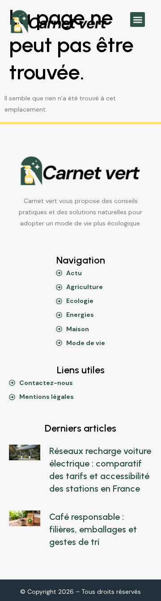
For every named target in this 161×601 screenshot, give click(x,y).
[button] (137, 19)
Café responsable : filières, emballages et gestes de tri (93, 529)
